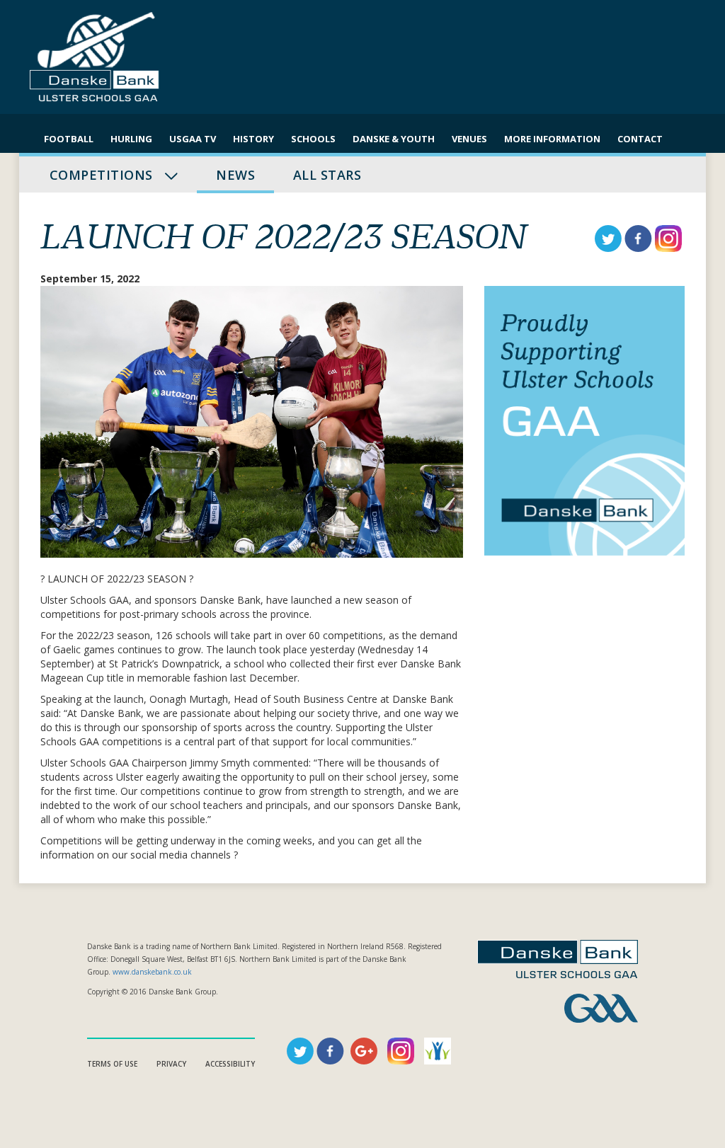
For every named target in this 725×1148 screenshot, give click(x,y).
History (253, 138)
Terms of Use (112, 1064)
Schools (313, 138)
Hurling (131, 138)
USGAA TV (192, 138)
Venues (469, 138)
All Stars (327, 174)
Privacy (171, 1064)
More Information (552, 138)
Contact (640, 138)
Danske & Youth (394, 138)
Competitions (103, 174)
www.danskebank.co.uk (152, 972)
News (235, 174)
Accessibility (230, 1064)
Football (68, 138)
